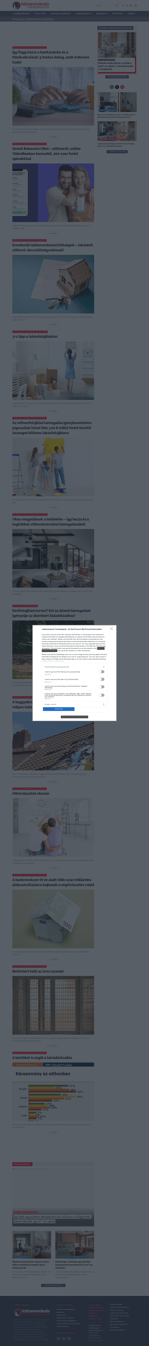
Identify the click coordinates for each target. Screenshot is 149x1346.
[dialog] (74, 673)
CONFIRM (59, 709)
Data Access (74, 717)
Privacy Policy (83, 717)
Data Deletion (65, 717)
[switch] (101, 671)
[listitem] (74, 667)
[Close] (112, 629)
